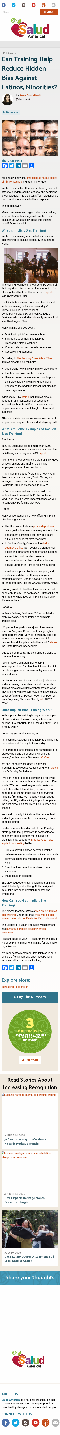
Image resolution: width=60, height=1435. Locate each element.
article (54, 767)
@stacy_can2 (23, 99)
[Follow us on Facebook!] (4, 6)
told (42, 699)
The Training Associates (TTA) (34, 358)
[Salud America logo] (30, 1363)
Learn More (30, 1059)
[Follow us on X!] (14, 6)
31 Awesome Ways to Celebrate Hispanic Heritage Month (25, 1142)
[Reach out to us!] (54, 6)
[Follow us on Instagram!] (24, 6)
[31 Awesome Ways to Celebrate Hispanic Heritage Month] (30, 1111)
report (42, 453)
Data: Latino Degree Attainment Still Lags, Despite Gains (29, 1259)
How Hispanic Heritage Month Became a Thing (24, 1200)
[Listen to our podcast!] (44, 6)
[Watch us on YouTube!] (34, 6)
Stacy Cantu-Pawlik (31, 95)
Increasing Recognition (15, 986)
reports (48, 292)
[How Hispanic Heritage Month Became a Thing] (30, 1170)
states (25, 397)
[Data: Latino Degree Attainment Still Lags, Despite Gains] (30, 1228)
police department (44, 526)
